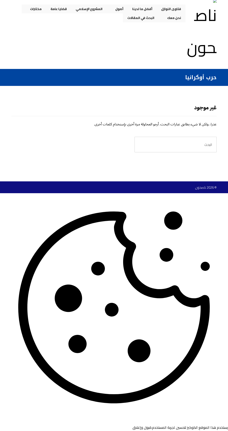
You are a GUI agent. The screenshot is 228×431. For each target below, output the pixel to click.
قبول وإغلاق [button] (141, 427)
